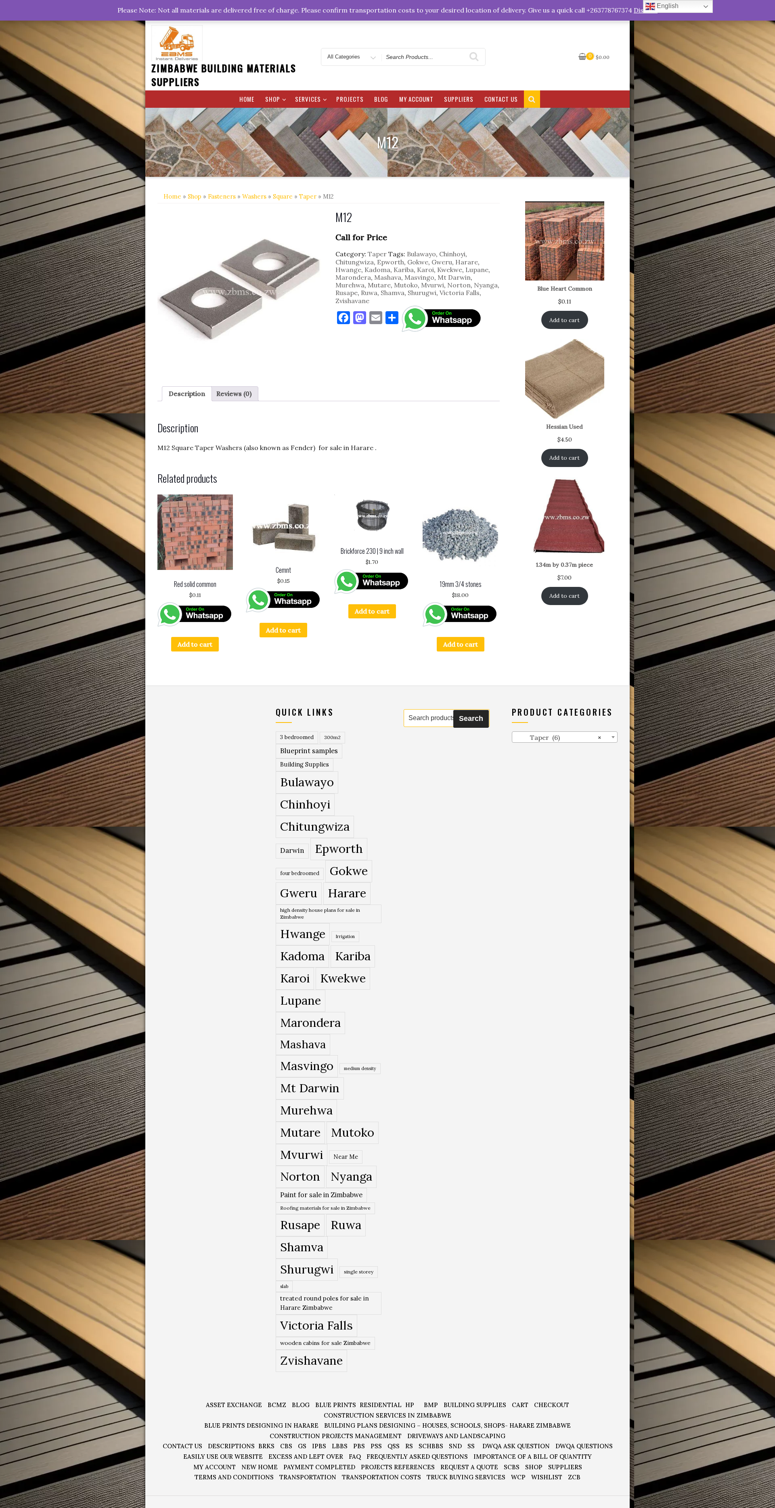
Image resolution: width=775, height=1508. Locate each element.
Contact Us (501, 98)
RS (409, 1446)
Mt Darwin (454, 277)
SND (455, 1446)
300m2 (332, 737)
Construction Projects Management (336, 1436)
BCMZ (277, 1405)
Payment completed (319, 1467)
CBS (286, 1446)
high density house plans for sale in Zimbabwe (320, 913)
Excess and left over (305, 1456)
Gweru (441, 262)
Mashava (387, 277)
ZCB (574, 1477)
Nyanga (486, 285)
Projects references (398, 1467)
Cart (520, 1405)
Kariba (404, 270)
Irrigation (345, 936)
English (667, 5)
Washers (254, 196)
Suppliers (458, 98)
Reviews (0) (233, 394)
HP (409, 1405)
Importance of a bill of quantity (532, 1456)
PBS (359, 1446)
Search (471, 718)
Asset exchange (234, 1405)
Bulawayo (421, 254)
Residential (381, 1405)
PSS (376, 1446)
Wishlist (546, 1477)
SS (471, 1446)
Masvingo (419, 277)
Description (187, 394)
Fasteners (222, 196)
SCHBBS (431, 1446)
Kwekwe (449, 270)
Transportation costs (381, 1477)
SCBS (511, 1467)
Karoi (425, 270)
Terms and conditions (234, 1477)
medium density (360, 1068)
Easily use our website (223, 1456)
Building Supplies (304, 764)
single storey (358, 1272)
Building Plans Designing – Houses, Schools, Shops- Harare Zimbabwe (447, 1425)
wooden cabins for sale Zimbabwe (325, 1343)
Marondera (353, 277)
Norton (459, 285)
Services (308, 98)
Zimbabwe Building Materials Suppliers (223, 75)
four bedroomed (299, 873)
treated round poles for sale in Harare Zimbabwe (324, 1302)
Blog (381, 98)
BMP (431, 1405)
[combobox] (565, 737)
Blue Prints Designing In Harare (261, 1425)
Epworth (390, 262)
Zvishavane (352, 301)
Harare (466, 262)
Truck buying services (466, 1477)
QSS (394, 1446)
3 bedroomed (297, 737)
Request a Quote (469, 1467)
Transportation (307, 1477)
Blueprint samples (309, 750)
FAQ (355, 1456)
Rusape (346, 293)
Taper (307, 196)
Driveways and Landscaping (456, 1436)
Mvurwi (432, 285)
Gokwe (417, 262)
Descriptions (231, 1446)
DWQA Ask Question (516, 1446)
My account (416, 98)
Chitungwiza (354, 262)
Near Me (345, 1156)
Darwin (292, 850)
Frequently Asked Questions (417, 1456)
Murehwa (349, 285)
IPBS (319, 1446)
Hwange (348, 270)
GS (302, 1446)
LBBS (340, 1446)
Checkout (551, 1405)
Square (283, 196)
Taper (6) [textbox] (558, 737)
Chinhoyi (452, 254)
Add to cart (195, 644)
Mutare (379, 285)
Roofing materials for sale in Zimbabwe (325, 1208)
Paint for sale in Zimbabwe (321, 1194)
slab (284, 1286)
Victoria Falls (460, 293)
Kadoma (377, 270)
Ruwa (369, 293)
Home (246, 98)
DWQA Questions (584, 1446)
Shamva (392, 293)
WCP (518, 1477)
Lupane (476, 270)
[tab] (187, 393)
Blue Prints (335, 1405)
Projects (350, 98)
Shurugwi (422, 293)
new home (259, 1467)
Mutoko (406, 285)
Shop (272, 98)
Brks (266, 1446)
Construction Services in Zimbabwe (387, 1415)
